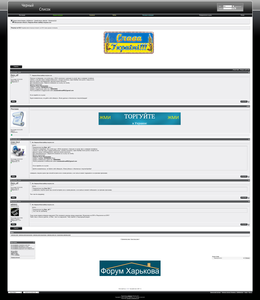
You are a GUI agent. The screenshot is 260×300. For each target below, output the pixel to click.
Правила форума (58, 15)
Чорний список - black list (40, 20)
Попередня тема (125, 239)
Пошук (242, 15)
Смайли (13, 252)
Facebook (92, 15)
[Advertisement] (130, 60)
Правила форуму (15, 257)
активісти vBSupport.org (133, 298)
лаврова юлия (14, 235)
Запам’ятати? (237, 6)
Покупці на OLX (52, 20)
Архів (246, 292)
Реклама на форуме (148, 15)
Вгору (250, 292)
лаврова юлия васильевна (25, 235)
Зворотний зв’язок (215, 292)
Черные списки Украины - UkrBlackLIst (23, 20)
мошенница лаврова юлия (64, 235)
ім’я (220, 6)
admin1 (14, 204)
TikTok (114, 15)
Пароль (221, 8)
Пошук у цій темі (244, 69)
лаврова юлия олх (51, 235)
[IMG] (12, 253)
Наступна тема (135, 239)
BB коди (13, 251)
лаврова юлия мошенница (40, 235)
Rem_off (14, 75)
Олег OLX (15, 142)
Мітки (12, 232)
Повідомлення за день (205, 15)
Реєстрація (22, 15)
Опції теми (236, 69)
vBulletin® (129, 296)
